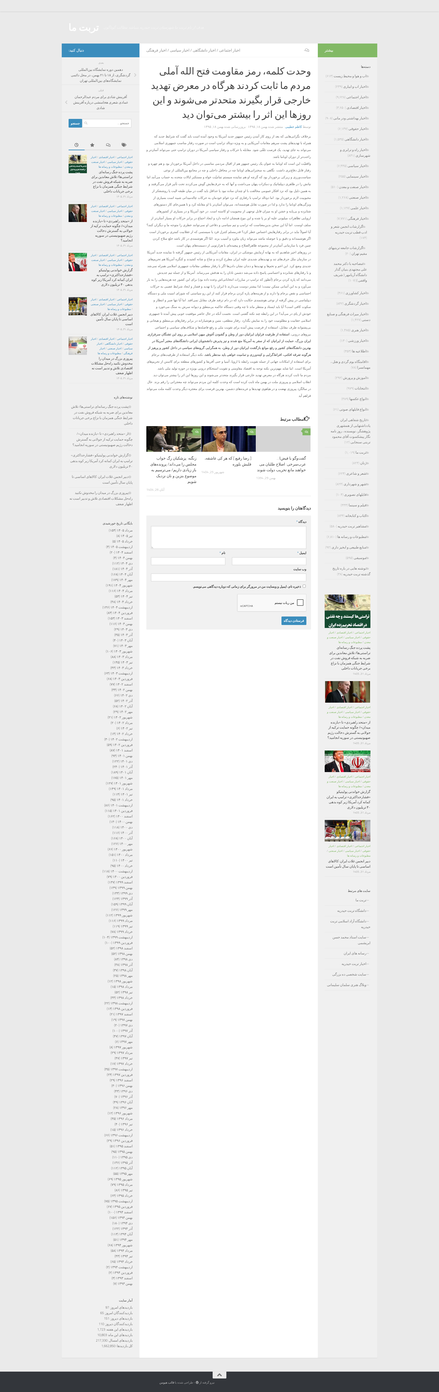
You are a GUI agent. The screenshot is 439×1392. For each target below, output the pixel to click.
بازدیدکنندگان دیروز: (118, 1324)
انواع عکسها (357, 399)
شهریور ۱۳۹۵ (123, 1179)
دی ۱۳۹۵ (126, 1157)
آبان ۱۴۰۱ (126, 772)
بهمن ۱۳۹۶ (125, 1086)
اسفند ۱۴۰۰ (124, 816)
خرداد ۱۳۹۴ (125, 1262)
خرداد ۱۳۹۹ (125, 932)
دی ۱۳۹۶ (126, 1091)
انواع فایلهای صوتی (352, 409)
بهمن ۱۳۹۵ (125, 1152)
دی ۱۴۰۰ (126, 827)
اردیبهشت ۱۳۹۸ (121, 1003)
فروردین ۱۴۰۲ (123, 745)
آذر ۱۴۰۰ (126, 833)
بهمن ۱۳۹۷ (125, 1020)
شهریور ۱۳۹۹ (123, 915)
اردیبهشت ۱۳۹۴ (121, 1267)
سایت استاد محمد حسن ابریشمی (351, 940)
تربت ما (84, 27)
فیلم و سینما (357, 505)
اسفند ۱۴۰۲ (124, 684)
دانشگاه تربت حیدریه (351, 911)
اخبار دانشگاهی (204, 50)
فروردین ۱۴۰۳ (123, 679)
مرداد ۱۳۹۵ (125, 1185)
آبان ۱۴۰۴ (126, 574)
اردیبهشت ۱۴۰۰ (121, 871)
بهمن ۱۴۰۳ (125, 624)
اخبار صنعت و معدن (352, 187)
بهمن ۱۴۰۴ (125, 558)
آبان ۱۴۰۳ (126, 640)
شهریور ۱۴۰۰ (123, 849)
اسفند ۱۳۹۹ (124, 882)
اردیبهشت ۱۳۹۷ (121, 1069)
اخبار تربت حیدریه (354, 964)
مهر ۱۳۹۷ (126, 1042)
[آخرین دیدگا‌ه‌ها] (109, 145)
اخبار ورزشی (357, 341)
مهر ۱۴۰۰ (126, 844)
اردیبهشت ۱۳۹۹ (121, 937)
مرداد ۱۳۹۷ (125, 1053)
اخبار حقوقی (357, 129)
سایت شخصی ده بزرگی (349, 974)
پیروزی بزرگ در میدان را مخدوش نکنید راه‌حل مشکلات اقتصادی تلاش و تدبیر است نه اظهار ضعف (101, 498)
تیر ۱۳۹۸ (127, 992)
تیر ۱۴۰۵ (127, 536)
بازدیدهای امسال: (120, 1340)
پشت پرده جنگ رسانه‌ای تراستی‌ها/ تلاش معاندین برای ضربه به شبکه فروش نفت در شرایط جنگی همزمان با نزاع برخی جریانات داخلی (112, 181)
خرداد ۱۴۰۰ (125, 866)
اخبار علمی (358, 208)
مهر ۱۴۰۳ (126, 646)
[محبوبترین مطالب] (93, 145)
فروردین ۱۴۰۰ (123, 877)
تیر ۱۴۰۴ (127, 596)
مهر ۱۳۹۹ (126, 910)
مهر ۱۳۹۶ (126, 1108)
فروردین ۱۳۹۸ (123, 1009)
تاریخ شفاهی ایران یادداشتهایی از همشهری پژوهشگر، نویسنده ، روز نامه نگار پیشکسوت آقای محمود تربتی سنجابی (350, 431)
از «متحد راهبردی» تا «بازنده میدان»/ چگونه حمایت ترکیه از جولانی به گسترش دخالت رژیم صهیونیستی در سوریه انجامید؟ (112, 230)
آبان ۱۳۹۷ (126, 1036)
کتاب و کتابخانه (355, 516)
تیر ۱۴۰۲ (127, 728)
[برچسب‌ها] (125, 145)
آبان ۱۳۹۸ (126, 970)
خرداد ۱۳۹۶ (125, 1130)
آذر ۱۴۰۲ (126, 701)
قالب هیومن (166, 1382)
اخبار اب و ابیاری (354, 87)
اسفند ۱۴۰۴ (124, 552)
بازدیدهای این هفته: (119, 1329)
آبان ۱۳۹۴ (126, 1234)
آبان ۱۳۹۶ (126, 1102)
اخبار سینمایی (356, 176)
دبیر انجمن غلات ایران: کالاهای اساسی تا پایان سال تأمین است (111, 319)
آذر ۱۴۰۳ (126, 635)
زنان (363, 463)
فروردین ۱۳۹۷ (123, 1075)
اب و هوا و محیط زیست (350, 76)
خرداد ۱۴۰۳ (125, 668)
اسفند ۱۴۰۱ (124, 750)
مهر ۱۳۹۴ (126, 1240)
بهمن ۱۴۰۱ (125, 756)
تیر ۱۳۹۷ (127, 1058)
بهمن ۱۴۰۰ (125, 822)
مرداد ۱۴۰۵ (125, 530)
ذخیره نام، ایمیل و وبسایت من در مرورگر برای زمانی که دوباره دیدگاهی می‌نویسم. (247, 587)
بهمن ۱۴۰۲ (125, 690)
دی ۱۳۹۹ (126, 893)
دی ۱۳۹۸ (126, 959)
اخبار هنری (358, 330)
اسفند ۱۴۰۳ (124, 618)
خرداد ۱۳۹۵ (125, 1196)
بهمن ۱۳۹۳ (125, 1284)
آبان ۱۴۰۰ (126, 838)
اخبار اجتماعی (229, 50)
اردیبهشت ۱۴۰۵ (121, 547)
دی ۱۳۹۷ (126, 1025)
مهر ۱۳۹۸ (126, 976)
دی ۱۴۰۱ (126, 761)
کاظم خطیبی (293, 127)
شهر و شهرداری (355, 484)
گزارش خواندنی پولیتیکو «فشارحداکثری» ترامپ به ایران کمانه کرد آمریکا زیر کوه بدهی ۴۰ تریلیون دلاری (101, 461)
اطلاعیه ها (359, 351)
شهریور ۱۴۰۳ (123, 651)
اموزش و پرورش (354, 378)
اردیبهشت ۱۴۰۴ (121, 607)
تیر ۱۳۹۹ (127, 926)
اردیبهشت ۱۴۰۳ (121, 673)
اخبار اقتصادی (106, 157)
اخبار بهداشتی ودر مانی (349, 118)
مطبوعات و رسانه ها (110, 166)
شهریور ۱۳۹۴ (123, 1245)
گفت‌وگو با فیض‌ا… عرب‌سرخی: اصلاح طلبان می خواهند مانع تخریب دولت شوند (281, 464)
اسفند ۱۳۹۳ (124, 1278)
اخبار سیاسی (179, 50)
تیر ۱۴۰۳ (127, 662)
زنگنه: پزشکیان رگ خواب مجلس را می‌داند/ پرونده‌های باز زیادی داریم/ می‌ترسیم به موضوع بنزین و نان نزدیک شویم (173, 470)
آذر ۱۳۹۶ (126, 1097)
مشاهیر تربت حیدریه (352, 526)
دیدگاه (301, 522)
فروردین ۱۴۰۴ (123, 613)
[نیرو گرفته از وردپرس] (197, 1382)
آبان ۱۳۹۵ (126, 1168)
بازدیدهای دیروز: (121, 1318)
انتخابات (360, 388)
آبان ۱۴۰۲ (126, 706)
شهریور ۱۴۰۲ (123, 717)
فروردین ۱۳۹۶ (123, 1141)
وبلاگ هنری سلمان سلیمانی (346, 985)
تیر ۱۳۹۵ (127, 1190)
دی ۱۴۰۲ (126, 695)
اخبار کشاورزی (355, 293)
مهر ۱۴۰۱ (126, 778)
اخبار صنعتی (98, 304)
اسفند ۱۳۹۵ (124, 1146)
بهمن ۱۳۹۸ (125, 954)
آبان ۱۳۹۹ (126, 904)
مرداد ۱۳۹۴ (125, 1251)
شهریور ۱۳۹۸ (123, 981)
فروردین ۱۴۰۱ (123, 811)
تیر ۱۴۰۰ (127, 860)
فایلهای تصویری (355, 495)
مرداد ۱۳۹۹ (125, 921)
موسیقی (360, 558)
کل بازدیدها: (124, 1346)
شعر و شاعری (356, 473)
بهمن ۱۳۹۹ (125, 888)
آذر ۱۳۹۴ (126, 1229)
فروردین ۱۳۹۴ (123, 1273)
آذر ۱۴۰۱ (126, 767)
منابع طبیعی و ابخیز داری (349, 547)
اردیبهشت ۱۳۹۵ (121, 1201)
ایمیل (301, 553)
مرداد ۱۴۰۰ (125, 855)
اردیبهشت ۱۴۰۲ (121, 739)
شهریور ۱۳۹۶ (123, 1113)
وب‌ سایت (299, 569)
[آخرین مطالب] (77, 145)
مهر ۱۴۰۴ (126, 580)
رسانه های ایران (355, 953)
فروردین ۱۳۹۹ (123, 943)
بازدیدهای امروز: (121, 1307)
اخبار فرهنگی (156, 50)
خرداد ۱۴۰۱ (125, 800)
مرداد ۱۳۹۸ (125, 987)
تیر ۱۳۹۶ (127, 1124)
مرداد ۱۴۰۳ (125, 657)
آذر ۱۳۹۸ (126, 965)
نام (222, 553)
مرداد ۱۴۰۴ (125, 591)
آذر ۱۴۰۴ (126, 569)
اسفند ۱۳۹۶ (124, 1080)
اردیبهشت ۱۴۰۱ (121, 805)
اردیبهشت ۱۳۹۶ (121, 1135)
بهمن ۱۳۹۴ (125, 1218)
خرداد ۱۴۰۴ (125, 602)
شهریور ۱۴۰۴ (123, 585)
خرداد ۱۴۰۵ (125, 541)
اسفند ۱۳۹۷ (124, 1014)
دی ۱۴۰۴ (126, 563)
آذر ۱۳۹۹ (126, 899)
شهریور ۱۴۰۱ (123, 783)
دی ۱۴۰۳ (126, 629)
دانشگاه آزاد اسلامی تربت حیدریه (350, 924)
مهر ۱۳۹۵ (126, 1174)
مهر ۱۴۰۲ (126, 712)
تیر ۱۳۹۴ (127, 1256)
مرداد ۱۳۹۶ (125, 1119)
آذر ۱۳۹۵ (126, 1163)
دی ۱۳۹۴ (126, 1223)
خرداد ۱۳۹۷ (125, 1064)
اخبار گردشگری (355, 303)
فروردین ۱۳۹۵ (123, 1207)
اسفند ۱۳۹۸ (124, 948)
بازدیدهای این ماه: (120, 1335)
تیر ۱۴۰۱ (127, 794)
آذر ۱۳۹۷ (126, 1031)
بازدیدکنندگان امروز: (118, 1313)
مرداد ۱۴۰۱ (125, 789)
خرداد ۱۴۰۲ (125, 734)
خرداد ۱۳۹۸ (125, 998)
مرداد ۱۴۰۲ (125, 723)
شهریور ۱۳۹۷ (123, 1047)
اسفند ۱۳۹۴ (124, 1212)
